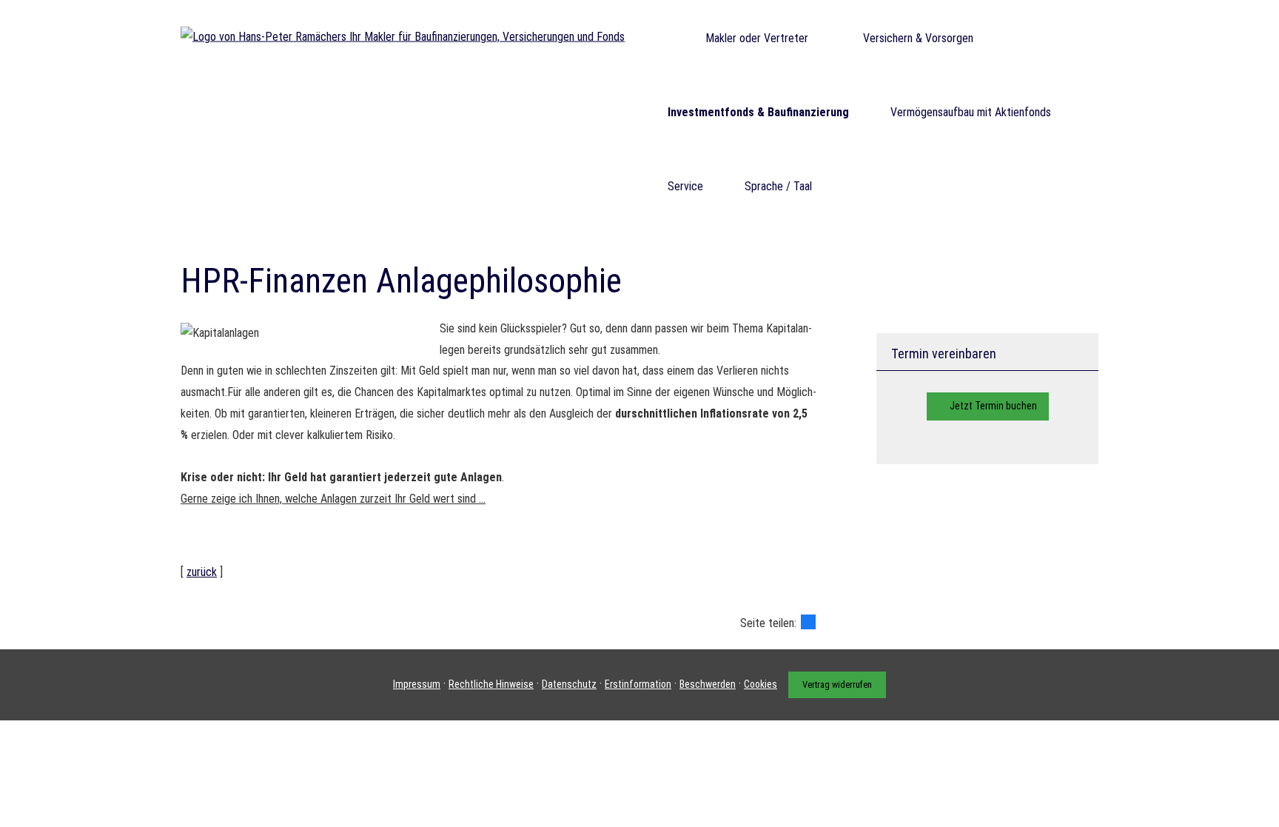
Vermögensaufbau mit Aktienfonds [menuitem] (970, 112)
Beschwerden (707, 684)
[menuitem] (658, 38)
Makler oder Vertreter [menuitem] (756, 38)
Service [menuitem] (685, 186)
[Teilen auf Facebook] (808, 622)
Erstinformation (638, 684)
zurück (202, 572)
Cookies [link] (760, 684)
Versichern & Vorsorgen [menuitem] (918, 38)
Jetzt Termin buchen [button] (993, 406)
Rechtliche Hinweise (491, 684)
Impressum (416, 684)
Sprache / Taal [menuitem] (778, 186)
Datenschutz (569, 684)
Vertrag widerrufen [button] (837, 684)
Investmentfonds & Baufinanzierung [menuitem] (758, 112)
